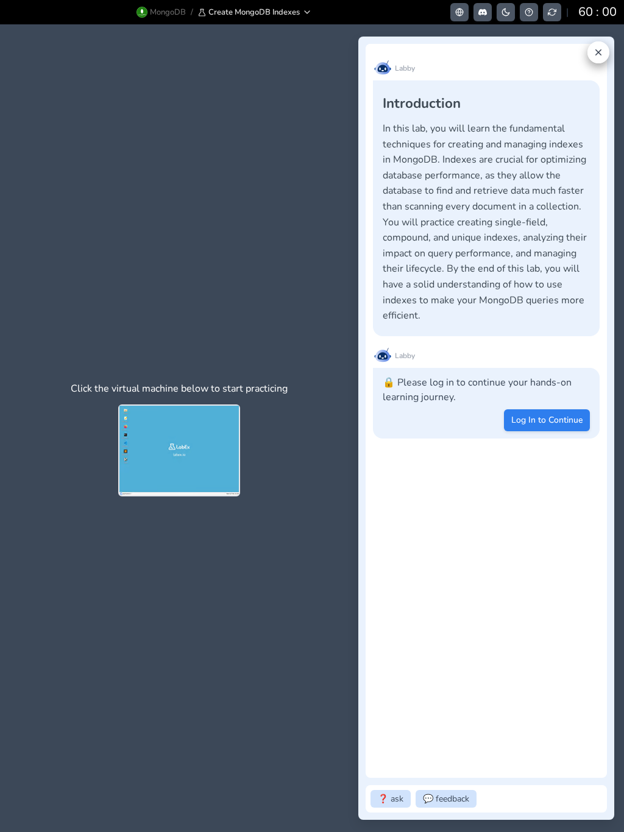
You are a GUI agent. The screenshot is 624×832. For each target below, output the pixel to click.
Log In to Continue (547, 420)
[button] (255, 12)
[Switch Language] (459, 12)
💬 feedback (446, 799)
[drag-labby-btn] (351, 428)
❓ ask (390, 799)
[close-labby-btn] (598, 52)
